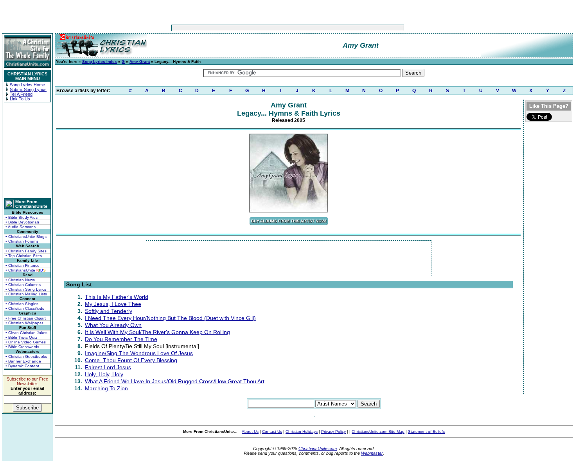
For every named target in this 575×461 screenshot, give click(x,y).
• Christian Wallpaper (24, 323)
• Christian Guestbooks (26, 356)
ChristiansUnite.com (317, 448)
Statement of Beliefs (426, 431)
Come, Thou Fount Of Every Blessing (131, 360)
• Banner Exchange (23, 361)
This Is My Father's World (116, 297)
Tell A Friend (21, 94)
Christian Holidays (302, 431)
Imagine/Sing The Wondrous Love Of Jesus (139, 353)
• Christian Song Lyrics (25, 289)
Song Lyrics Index (99, 61)
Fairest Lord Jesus (108, 367)
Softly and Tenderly (108, 311)
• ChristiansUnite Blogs (26, 236)
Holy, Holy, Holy (104, 374)
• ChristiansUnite (25, 270)
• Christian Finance (22, 265)
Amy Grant (139, 61)
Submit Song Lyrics (28, 89)
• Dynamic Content (22, 366)
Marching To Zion (106, 388)
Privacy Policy (333, 431)
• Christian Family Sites (26, 251)
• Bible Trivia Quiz (21, 337)
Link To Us (20, 98)
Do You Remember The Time (121, 339)
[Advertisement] (263, 28)
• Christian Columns (23, 284)
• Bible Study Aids (21, 217)
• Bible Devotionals (22, 222)
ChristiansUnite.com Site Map (378, 431)
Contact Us (272, 431)
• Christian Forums (21, 241)
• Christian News (20, 280)
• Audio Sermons (20, 227)
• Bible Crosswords (22, 347)
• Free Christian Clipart (25, 318)
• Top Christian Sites (23, 256)
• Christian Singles (21, 304)
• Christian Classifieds (24, 308)
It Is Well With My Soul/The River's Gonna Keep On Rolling (157, 332)
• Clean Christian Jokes (26, 333)
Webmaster (372, 453)
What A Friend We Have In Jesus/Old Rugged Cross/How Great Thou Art (174, 381)
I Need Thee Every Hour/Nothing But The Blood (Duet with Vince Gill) (170, 318)
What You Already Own (113, 325)
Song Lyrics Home (27, 84)
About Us (250, 431)
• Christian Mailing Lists (26, 294)
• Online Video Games (25, 342)
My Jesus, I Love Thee (113, 304)
